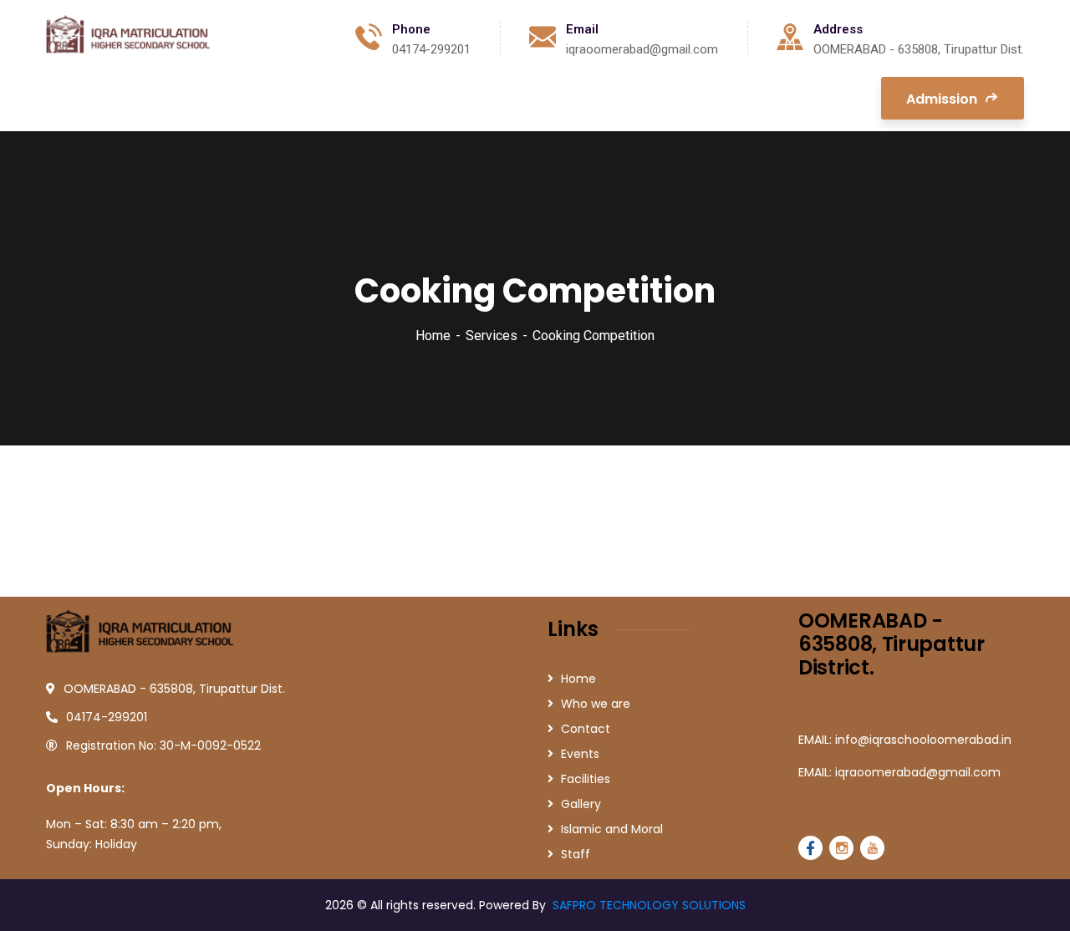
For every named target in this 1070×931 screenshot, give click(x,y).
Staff (575, 854)
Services (491, 335)
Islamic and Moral (612, 829)
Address (838, 29)
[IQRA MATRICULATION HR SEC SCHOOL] (130, 37)
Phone (411, 29)
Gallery (581, 804)
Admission (943, 99)
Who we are (595, 703)
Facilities (585, 779)
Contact (585, 728)
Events (580, 753)
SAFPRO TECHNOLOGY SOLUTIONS (649, 905)
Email (582, 29)
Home (433, 335)
